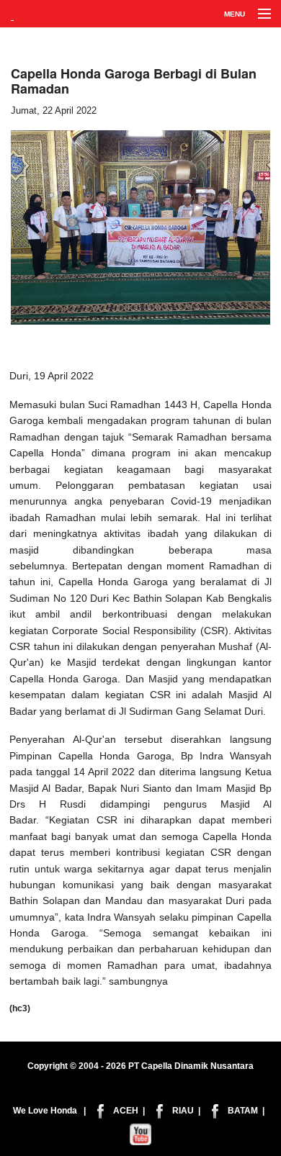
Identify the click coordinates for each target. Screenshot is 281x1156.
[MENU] (258, 14)
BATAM (243, 1111)
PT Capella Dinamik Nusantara (191, 1066)
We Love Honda (45, 1111)
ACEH (125, 1111)
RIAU (183, 1111)
